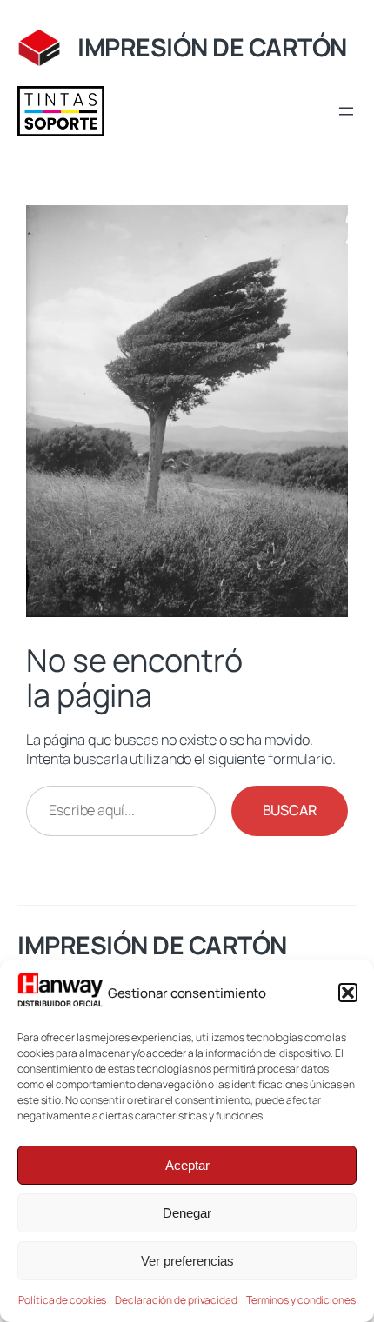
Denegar (187, 1213)
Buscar (290, 810)
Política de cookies (62, 1299)
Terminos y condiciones (301, 1299)
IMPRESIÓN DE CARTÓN (212, 47)
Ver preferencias (187, 1260)
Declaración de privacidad (176, 1299)
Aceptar (187, 1165)
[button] (348, 992)
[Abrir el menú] (346, 111)
